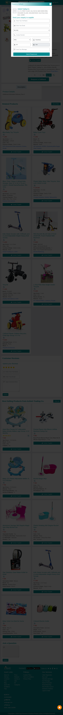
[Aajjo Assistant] (59, 707)
